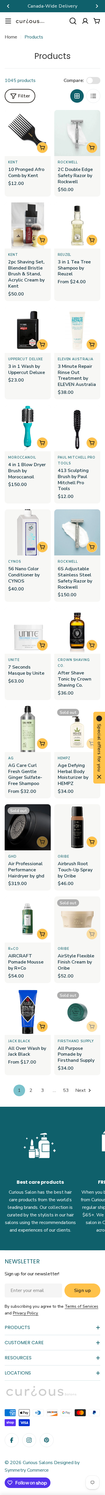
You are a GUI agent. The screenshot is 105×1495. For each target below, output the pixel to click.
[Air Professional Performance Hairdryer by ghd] (28, 827)
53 (66, 1090)
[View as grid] (77, 96)
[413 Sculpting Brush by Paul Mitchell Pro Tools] (77, 428)
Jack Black (19, 1041)
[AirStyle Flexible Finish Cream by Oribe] (77, 919)
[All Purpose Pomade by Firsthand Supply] (77, 1012)
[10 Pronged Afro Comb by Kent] (28, 133)
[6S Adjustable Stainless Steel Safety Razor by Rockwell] (77, 532)
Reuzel (64, 255)
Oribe (63, 856)
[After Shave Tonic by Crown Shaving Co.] (77, 631)
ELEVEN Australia (75, 359)
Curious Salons (38, 1462)
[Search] (73, 21)
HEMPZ (64, 758)
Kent (13, 162)
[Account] (85, 21)
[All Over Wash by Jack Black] (28, 1012)
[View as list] (93, 96)
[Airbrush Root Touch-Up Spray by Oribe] (77, 827)
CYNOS (14, 561)
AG (11, 758)
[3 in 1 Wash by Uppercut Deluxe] (28, 330)
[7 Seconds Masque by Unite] (28, 631)
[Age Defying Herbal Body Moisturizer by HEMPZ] (77, 729)
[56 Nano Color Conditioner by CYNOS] (28, 532)
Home (11, 37)
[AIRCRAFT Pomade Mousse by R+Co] (28, 919)
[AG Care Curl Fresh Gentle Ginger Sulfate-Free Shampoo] (28, 729)
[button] (8, 6)
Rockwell (68, 162)
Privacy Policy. (25, 1313)
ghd (12, 856)
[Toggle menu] (8, 21)
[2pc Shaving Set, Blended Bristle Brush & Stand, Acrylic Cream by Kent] (28, 225)
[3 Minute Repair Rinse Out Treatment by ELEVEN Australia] (77, 330)
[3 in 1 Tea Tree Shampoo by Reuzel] (77, 225)
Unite (13, 660)
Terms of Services (81, 1306)
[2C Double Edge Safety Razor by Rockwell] (77, 133)
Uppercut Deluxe (25, 359)
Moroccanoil (22, 457)
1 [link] (19, 1090)
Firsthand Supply (76, 1041)
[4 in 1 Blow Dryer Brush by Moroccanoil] (28, 428)
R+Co (13, 949)
